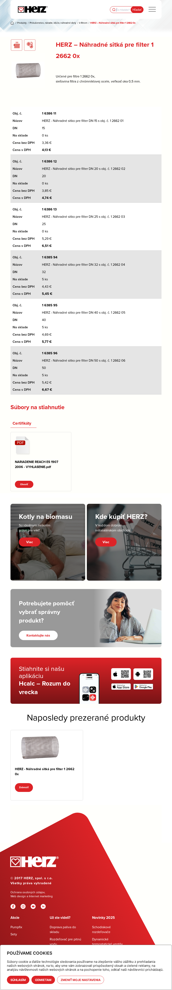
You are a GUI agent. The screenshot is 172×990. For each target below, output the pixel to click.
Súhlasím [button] (18, 980)
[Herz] (33, 9)
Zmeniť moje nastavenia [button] (80, 980)
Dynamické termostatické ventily (107, 941)
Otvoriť (24, 484)
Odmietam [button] (43, 980)
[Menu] (152, 9)
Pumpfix (16, 927)
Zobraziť (24, 787)
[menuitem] (152, 9)
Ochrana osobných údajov (27, 892)
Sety (13, 934)
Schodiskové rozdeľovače (101, 929)
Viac (29, 542)
